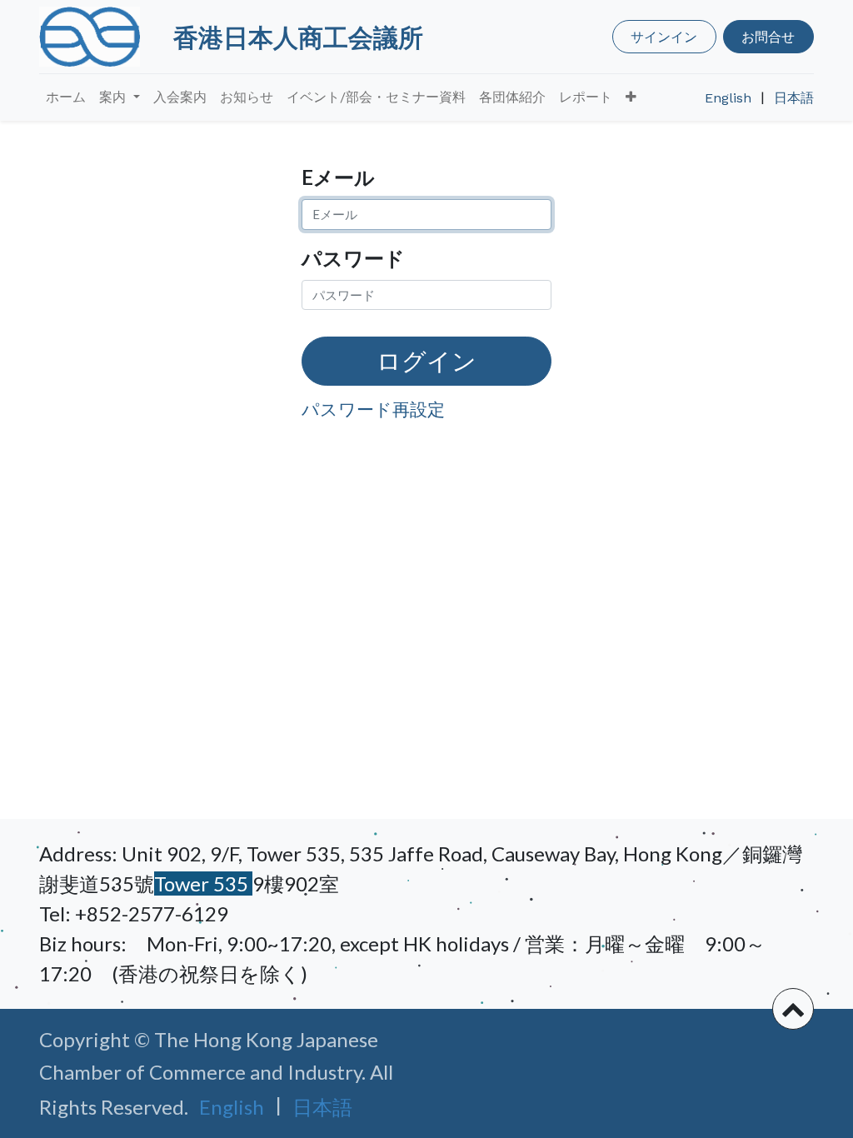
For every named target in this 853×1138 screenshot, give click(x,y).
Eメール (338, 177)
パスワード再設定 (373, 408)
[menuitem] (65, 97)
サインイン (664, 36)
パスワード (353, 258)
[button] (631, 97)
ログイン (426, 361)
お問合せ (768, 36)
